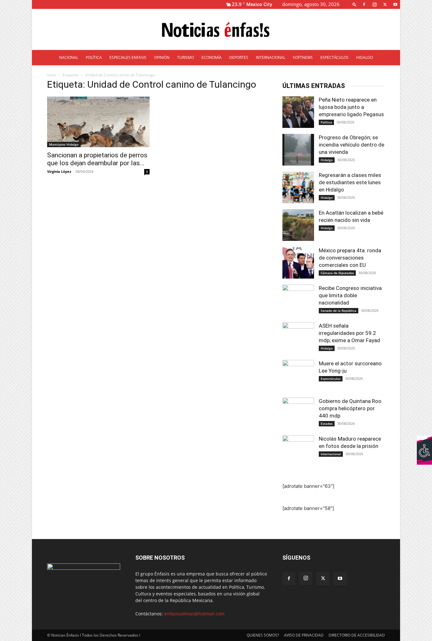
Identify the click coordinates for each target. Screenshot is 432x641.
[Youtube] (395, 4)
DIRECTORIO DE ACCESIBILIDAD (357, 635)
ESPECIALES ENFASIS (127, 57)
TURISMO (185, 57)
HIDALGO (364, 57)
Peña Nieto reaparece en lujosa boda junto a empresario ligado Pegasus (351, 107)
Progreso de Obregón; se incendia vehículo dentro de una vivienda (351, 144)
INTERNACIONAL (270, 57)
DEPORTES (238, 57)
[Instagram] (374, 4)
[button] (354, 4)
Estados (327, 423)
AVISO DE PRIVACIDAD (304, 635)
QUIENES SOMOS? (263, 635)
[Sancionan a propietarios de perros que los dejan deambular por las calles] (98, 122)
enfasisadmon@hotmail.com (194, 614)
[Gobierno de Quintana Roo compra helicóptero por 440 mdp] (298, 413)
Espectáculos (331, 378)
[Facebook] (364, 4)
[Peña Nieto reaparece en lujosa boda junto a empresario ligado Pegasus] (298, 112)
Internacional (331, 454)
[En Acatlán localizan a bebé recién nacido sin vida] (298, 225)
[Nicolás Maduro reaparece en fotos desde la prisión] (298, 451)
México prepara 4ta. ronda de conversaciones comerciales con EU (350, 257)
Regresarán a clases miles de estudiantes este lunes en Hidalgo (350, 182)
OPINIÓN (162, 57)
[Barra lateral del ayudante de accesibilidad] (424, 443)
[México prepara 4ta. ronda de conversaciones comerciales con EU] (298, 263)
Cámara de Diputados (337, 273)
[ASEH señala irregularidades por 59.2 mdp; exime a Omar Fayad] (298, 338)
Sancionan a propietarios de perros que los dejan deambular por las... (97, 159)
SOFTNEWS (303, 57)
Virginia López (59, 171)
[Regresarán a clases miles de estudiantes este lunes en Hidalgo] (298, 187)
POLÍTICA (94, 57)
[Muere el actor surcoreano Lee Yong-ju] (298, 376)
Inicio (51, 75)
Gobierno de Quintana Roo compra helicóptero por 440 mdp (350, 408)
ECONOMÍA (211, 57)
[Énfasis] (216, 30)
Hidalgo (327, 160)
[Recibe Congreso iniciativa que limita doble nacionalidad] (298, 300)
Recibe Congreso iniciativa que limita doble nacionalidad (350, 295)
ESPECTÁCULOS (334, 57)
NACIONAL (68, 57)
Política (326, 122)
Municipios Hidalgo (63, 144)
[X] (385, 4)
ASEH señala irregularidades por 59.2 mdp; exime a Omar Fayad (349, 333)
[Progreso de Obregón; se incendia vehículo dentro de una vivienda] (298, 150)
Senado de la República (338, 310)
